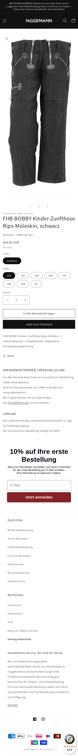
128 (36, 275)
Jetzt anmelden (39, 497)
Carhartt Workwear (19, 555)
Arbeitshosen (16, 564)
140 (50, 275)
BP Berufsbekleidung (20, 530)
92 (36, 284)
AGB (10, 622)
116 (23, 275)
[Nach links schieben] (31, 206)
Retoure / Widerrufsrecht (23, 630)
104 (9, 275)
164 (23, 284)
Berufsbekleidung (18, 572)
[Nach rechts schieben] (47, 206)
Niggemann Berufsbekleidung (42, 749)
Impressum (14, 605)
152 (64, 275)
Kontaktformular (18, 402)
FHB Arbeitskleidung (20, 547)
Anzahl (6, 292)
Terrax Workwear (18, 538)
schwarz (12, 261)
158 (9, 284)
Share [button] (10, 355)
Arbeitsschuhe (16, 581)
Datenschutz (15, 613)
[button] (5, 21)
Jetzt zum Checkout (39, 324)
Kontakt (13, 705)
